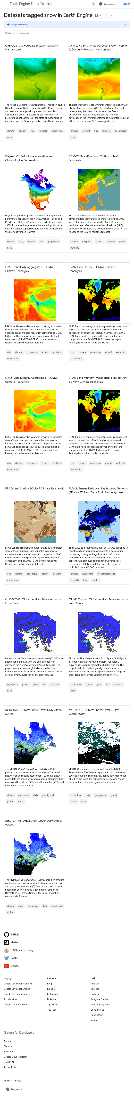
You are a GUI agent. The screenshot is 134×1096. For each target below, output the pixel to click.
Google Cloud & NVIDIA (15, 1004)
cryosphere (87, 574)
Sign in (126, 4)
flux (32, 131)
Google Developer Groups (17, 989)
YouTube (52, 1009)
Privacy (17, 1080)
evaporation (13, 358)
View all (95, 1020)
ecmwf (99, 241)
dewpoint (86, 241)
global (122, 241)
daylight (22, 131)
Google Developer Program (18, 983)
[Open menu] (5, 4)
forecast (43, 131)
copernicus (32, 352)
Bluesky (51, 989)
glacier (25, 684)
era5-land (57, 352)
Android (95, 983)
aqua (20, 906)
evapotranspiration (106, 574)
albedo (10, 795)
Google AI (9, 1062)
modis (21, 801)
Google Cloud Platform (15, 1056)
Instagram (52, 994)
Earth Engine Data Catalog (31, 4)
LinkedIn (51, 999)
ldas (85, 580)
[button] (67, 24)
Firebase (95, 994)
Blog (49, 983)
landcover (54, 684)
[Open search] (94, 4)
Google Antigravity (100, 1004)
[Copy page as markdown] (107, 15)
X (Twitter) (52, 1004)
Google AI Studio (99, 999)
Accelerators (10, 999)
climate (10, 131)
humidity (75, 248)
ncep (9, 137)
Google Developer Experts (17, 994)
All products (10, 1067)
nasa (9, 248)
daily (21, 241)
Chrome (95, 989)
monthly (96, 580)
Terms (7, 1080)
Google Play (97, 1015)
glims (35, 684)
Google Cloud (97, 1009)
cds (9, 352)
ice (44, 684)
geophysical (57, 131)
